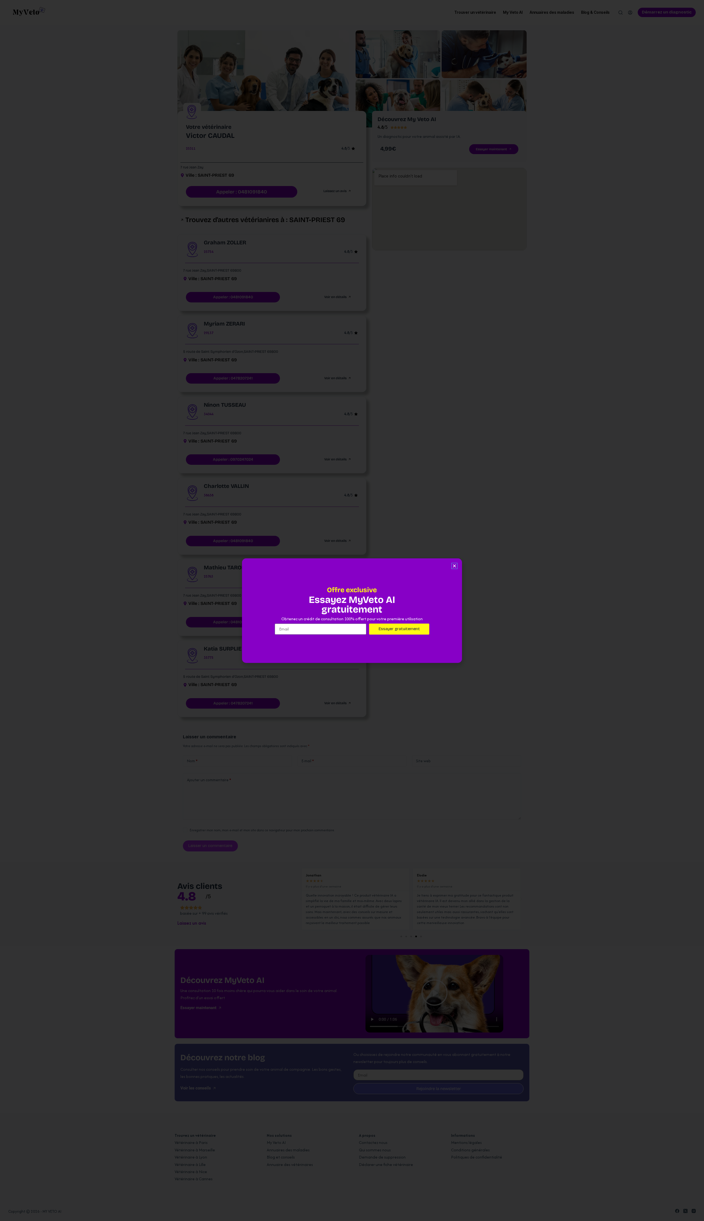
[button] (454, 566)
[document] (352, 610)
